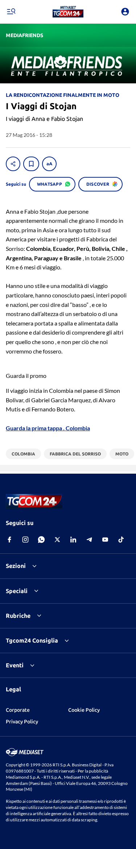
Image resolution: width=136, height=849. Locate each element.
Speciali (17, 591)
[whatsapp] (41, 539)
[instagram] (25, 539)
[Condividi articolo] (13, 164)
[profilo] (125, 12)
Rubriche (18, 615)
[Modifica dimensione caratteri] (49, 164)
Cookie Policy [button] (84, 710)
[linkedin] (73, 539)
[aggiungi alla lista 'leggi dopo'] (31, 164)
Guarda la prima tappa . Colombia (48, 427)
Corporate (18, 710)
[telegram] (89, 539)
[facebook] (9, 539)
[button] (68, 11)
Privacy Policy (22, 721)
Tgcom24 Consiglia (32, 640)
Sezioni (16, 565)
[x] (57, 539)
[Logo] (68, 11)
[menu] (11, 12)
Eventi (15, 665)
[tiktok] (121, 539)
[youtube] (105, 539)
